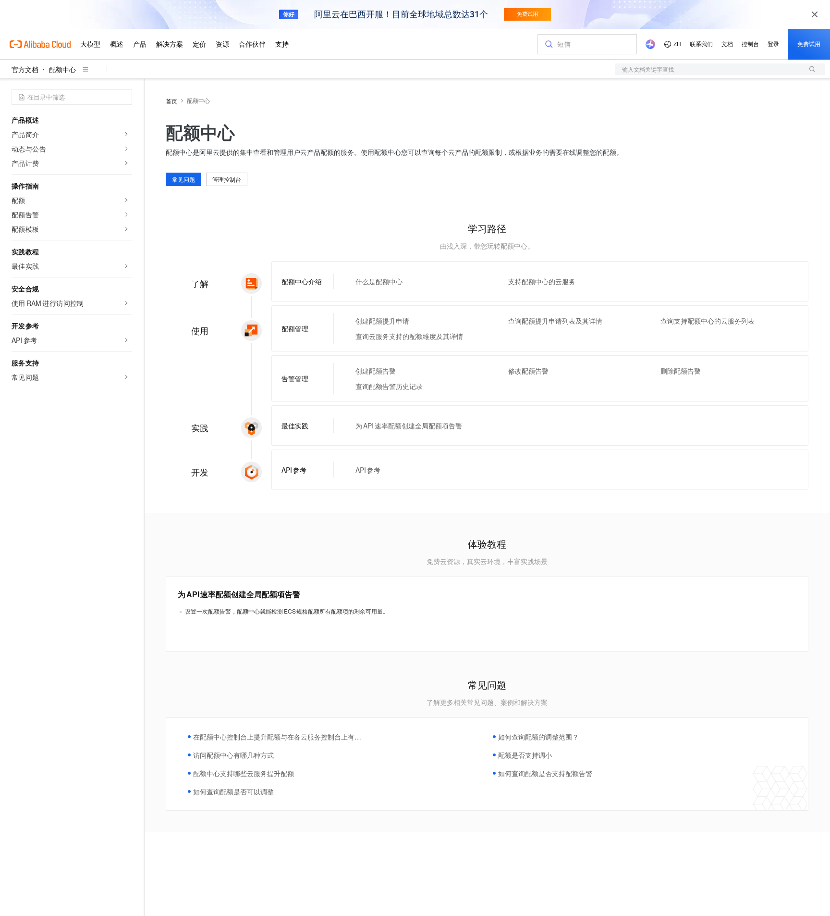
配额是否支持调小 (525, 755)
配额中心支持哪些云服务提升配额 (243, 773)
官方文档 (25, 69)
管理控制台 (226, 179)
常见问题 (183, 179)
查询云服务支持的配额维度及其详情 (409, 336)
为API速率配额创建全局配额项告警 (408, 425)
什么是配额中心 (379, 281)
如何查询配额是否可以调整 (233, 791)
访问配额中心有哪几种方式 (233, 755)
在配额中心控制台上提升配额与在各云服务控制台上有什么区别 (277, 736)
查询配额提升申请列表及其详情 (555, 321)
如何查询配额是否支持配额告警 (545, 773)
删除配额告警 (680, 371)
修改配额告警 (528, 371)
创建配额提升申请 (382, 321)
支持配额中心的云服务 (541, 281)
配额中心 (62, 69)
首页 (171, 101)
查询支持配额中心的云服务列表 (707, 321)
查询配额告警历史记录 (389, 386)
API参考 (367, 470)
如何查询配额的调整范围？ (538, 736)
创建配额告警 (375, 371)
